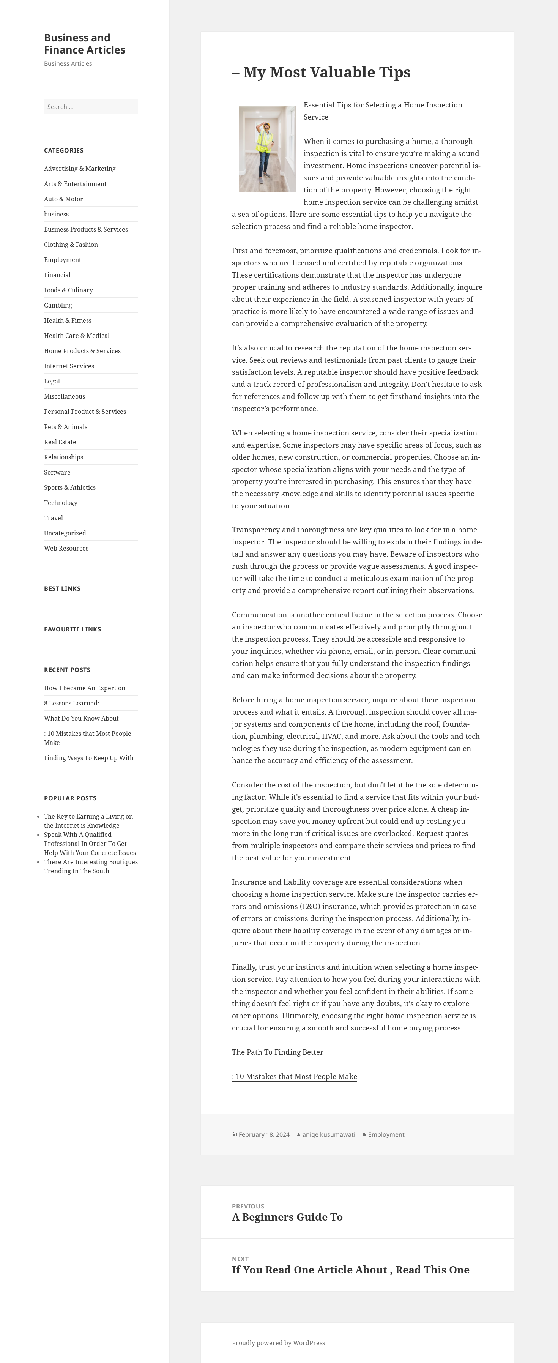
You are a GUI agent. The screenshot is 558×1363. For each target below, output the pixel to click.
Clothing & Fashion (71, 244)
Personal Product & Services (85, 411)
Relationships (63, 457)
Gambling (58, 305)
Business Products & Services (86, 229)
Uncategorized (65, 533)
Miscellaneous (64, 396)
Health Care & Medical (77, 335)
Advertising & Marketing (80, 168)
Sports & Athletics (70, 487)
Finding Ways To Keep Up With (89, 758)
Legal (52, 381)
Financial (57, 275)
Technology (60, 503)
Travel (53, 518)
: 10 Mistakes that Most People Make (294, 1076)
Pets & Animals (65, 427)
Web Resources (66, 548)
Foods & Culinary (68, 290)
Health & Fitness (67, 320)
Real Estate (60, 442)
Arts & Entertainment (75, 184)
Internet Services (69, 366)
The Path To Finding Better (277, 1052)
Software (57, 472)
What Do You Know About (81, 718)
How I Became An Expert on (84, 688)
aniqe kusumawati (329, 1134)
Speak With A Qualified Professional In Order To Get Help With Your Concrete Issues (90, 843)
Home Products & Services (82, 351)
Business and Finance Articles (84, 43)
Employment (62, 260)
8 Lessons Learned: (71, 703)
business (56, 214)
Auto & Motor (63, 199)
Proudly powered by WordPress (278, 1343)
